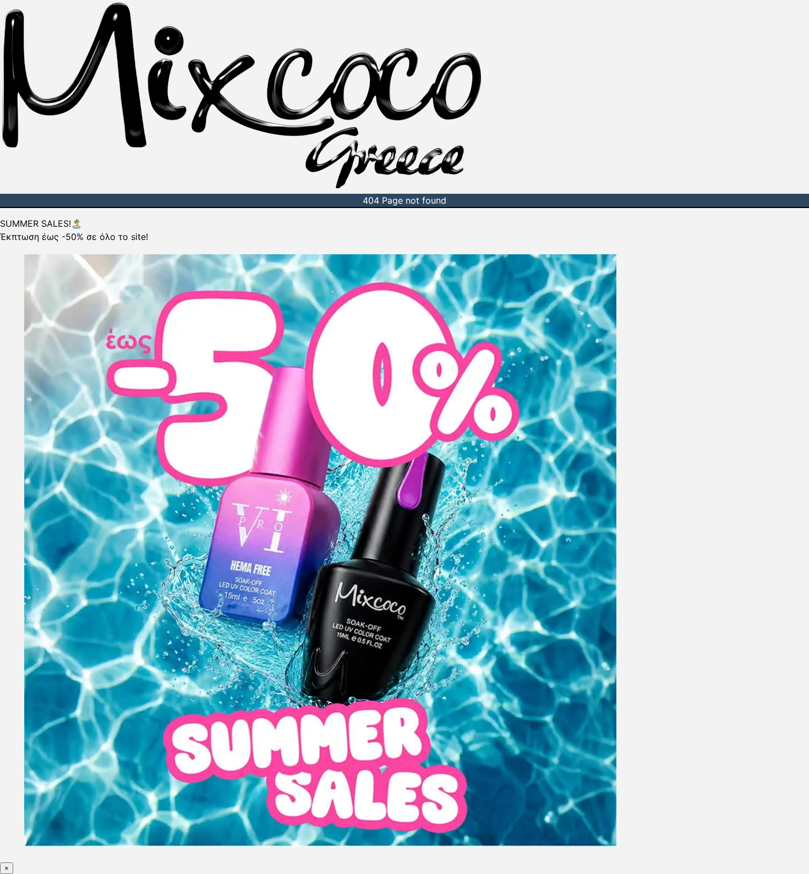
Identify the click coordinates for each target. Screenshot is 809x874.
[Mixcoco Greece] (241, 187)
